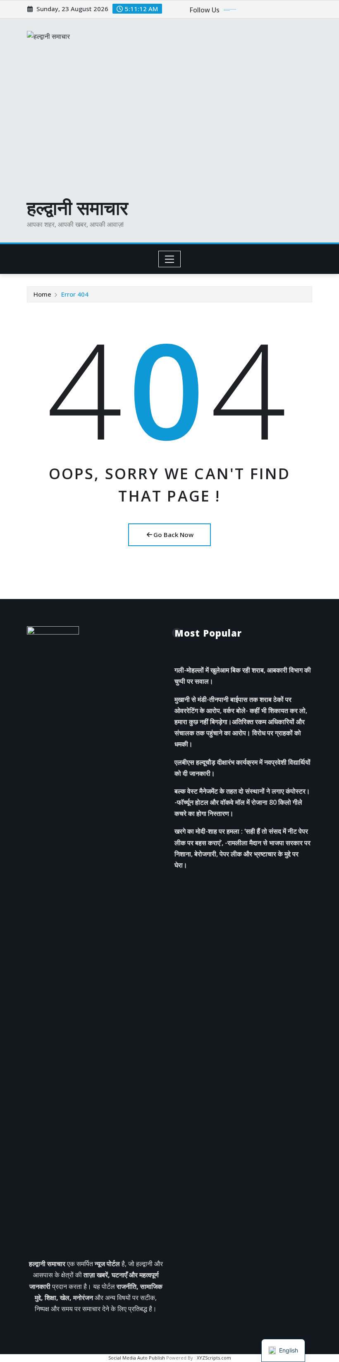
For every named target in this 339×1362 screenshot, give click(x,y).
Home (42, 294)
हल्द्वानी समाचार (77, 207)
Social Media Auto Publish (136, 1358)
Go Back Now (173, 534)
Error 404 (74, 294)
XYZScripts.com (214, 1358)
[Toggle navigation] (169, 259)
